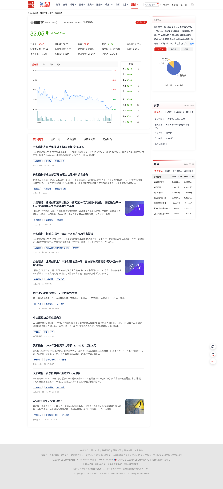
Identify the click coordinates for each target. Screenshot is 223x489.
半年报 (48, 161)
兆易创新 (37, 220)
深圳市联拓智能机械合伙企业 (57, 247)
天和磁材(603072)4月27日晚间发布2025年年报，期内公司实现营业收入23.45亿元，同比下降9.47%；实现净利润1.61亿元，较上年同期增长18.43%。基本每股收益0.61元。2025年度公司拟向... (88, 352)
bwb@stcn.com (106, 459)
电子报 (175, 4)
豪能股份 (49, 220)
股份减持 (60, 387)
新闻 (72, 4)
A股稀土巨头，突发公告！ (48, 401)
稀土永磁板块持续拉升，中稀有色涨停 (55, 293)
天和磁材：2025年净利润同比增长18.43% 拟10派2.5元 (64, 345)
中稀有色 (49, 304)
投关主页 (58, 12)
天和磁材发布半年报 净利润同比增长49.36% (58, 147)
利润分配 (62, 359)
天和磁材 (37, 161)
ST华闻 (60, 220)
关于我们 (84, 450)
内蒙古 (76, 247)
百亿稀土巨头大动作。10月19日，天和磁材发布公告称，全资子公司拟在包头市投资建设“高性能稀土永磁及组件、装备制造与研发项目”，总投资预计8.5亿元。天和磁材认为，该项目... (77, 408)
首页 (58, 4)
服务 (133, 4)
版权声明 (117, 450)
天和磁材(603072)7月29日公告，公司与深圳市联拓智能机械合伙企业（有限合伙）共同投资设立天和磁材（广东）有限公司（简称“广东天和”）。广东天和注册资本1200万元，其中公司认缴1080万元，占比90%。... (88, 240)
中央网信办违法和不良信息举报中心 (132, 459)
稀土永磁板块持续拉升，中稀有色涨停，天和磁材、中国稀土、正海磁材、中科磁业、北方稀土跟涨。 (79, 298)
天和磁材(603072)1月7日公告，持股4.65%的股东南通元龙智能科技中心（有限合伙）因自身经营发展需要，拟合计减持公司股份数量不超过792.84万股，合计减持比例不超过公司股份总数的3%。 (87, 380)
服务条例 (95, 450)
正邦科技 (60, 279)
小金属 (37, 331)
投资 (89, 4)
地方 (124, 4)
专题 (117, 4)
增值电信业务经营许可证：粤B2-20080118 (90, 454)
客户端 (183, 4)
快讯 (65, 4)
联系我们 (106, 450)
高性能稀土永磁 (52, 415)
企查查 (37, 188)
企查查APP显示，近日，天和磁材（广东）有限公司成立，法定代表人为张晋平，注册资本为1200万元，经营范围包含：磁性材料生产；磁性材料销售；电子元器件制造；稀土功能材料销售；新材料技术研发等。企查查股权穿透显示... (88, 181)
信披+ (108, 4)
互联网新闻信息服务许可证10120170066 (132, 454)
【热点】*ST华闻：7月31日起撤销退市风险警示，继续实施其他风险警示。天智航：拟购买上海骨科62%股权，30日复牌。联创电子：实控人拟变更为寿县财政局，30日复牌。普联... (77, 213)
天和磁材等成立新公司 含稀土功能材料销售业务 (60, 174)
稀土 (45, 331)
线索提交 (138, 450)
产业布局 (66, 415)
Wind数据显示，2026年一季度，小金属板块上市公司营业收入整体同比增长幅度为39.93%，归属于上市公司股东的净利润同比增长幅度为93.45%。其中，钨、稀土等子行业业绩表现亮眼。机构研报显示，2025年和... (87, 324)
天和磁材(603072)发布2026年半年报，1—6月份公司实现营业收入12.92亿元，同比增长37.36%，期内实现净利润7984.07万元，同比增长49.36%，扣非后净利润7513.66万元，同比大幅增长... (88, 154)
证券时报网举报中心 (161, 459)
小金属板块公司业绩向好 (47, 317)
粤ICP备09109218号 (59, 454)
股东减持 (49, 387)
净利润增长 (59, 161)
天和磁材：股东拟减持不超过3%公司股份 (57, 373)
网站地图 (128, 450)
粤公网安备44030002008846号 (167, 454)
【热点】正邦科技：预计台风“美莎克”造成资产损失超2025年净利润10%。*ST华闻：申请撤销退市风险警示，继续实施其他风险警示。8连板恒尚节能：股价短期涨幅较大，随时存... (77, 272)
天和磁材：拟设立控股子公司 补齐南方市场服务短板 (63, 234)
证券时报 (43, 12)
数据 (98, 4)
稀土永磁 (37, 304)
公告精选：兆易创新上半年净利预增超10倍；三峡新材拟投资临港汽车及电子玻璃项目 (77, 263)
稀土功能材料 (60, 188)
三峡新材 (49, 279)
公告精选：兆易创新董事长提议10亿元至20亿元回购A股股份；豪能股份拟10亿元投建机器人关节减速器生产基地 (77, 204)
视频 (81, 4)
